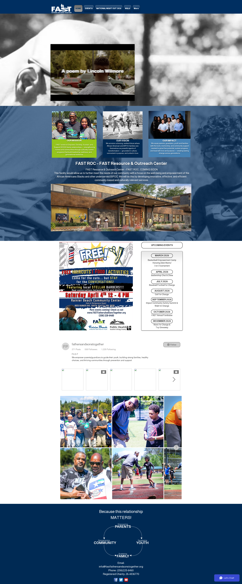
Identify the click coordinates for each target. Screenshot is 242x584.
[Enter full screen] (131, 97)
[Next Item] (176, 447)
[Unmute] (58, 97)
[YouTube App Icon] (126, 580)
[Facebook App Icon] (116, 580)
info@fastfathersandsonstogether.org (121, 566)
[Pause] (53, 97)
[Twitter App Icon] (121, 580)
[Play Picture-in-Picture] (127, 97)
